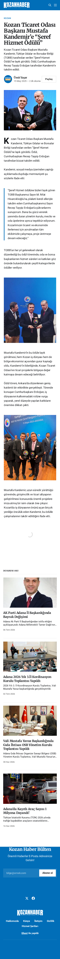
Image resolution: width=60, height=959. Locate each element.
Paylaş (49, 79)
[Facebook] (33, 898)
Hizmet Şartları (30, 926)
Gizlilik (50, 921)
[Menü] (55, 5)
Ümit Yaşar (20, 77)
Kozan (7, 18)
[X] (26, 898)
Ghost (24, 933)
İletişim (38, 921)
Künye (26, 921)
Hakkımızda (12, 921)
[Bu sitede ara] (49, 5)
